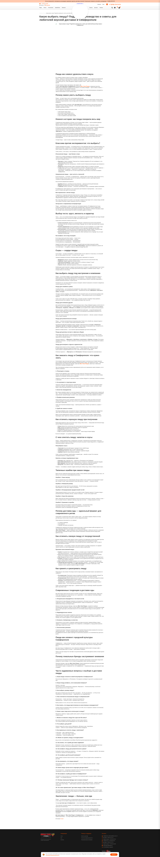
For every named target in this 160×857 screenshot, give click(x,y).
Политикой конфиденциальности (52, 855)
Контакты (99, 4)
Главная (40, 13)
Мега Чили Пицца (84, 363)
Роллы (45, 7)
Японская (64, 7)
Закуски (90, 7)
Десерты (96, 7)
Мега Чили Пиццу (85, 86)
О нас (103, 4)
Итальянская (50, 7)
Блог (44, 13)
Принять (114, 854)
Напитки (101, 7)
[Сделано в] (108, 851)
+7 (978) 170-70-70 (111, 1)
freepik (61, 818)
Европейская (57, 7)
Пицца (40, 7)
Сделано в (104, 851)
